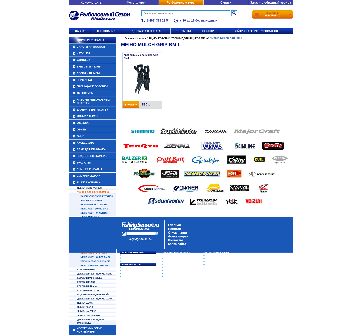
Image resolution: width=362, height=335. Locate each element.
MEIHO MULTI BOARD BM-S (94, 209)
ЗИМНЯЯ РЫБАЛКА (89, 169)
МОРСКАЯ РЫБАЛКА (90, 40)
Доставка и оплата (146, 31)
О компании (106, 31)
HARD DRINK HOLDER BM (94, 204)
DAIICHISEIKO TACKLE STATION (97, 196)
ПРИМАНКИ (84, 79)
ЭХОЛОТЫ (84, 162)
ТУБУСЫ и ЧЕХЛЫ (89, 66)
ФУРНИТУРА (85, 93)
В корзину (130, 104)
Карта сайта (177, 244)
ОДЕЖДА (83, 122)
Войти (238, 31)
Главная (80, 31)
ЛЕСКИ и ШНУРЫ (88, 73)
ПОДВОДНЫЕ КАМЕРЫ (92, 155)
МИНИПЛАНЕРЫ (87, 116)
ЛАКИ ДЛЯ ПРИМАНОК (92, 149)
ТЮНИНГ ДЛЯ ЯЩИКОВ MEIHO (93, 192)
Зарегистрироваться (262, 31)
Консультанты (92, 2)
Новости (207, 31)
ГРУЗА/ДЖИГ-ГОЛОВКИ (92, 86)
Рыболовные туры (181, 2)
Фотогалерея (136, 2)
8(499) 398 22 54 (158, 20)
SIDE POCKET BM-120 (91, 200)
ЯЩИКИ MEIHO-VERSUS (89, 188)
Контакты (183, 31)
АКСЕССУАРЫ (86, 142)
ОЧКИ (80, 136)
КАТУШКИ (83, 53)
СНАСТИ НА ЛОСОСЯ (91, 46)
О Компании (177, 232)
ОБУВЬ (81, 129)
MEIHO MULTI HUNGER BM (94, 213)
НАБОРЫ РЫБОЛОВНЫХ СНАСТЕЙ (93, 101)
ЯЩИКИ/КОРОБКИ (88, 182)
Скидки (225, 2)
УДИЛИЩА (83, 59)
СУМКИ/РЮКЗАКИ (88, 175)
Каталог (141, 38)
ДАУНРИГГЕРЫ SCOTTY (92, 109)
